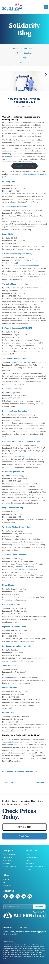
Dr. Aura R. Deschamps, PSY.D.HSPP (17, 328)
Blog (24, 58)
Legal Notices (22, 927)
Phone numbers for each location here (23, 266)
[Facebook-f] (5, 896)
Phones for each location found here (22, 569)
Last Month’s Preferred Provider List (19, 771)
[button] (46, 7)
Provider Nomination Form (24, 166)
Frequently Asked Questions (24, 48)
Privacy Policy (7, 927)
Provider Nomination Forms (13, 156)
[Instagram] (17, 896)
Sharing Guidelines (24, 53)
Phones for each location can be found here (25, 456)
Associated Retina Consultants (14, 555)
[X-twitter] (11, 896)
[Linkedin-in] (23, 896)
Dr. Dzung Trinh (8, 181)
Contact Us (24, 62)
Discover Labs (8, 712)
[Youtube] (29, 896)
